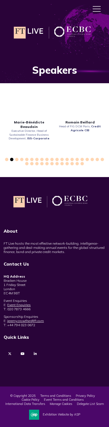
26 (52, 163)
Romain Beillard (80, 122)
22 (32, 163)
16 (82, 159)
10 (52, 159)
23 (37, 163)
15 (77, 159)
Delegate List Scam (90, 404)
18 (92, 159)
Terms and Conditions (55, 396)
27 (57, 163)
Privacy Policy (85, 396)
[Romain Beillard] (80, 105)
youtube (22, 354)
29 (67, 163)
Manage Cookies (61, 404)
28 (62, 163)
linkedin (35, 354)
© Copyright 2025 (23, 396)
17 (87, 159)
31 (77, 163)
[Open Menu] (97, 9)
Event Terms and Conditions (64, 400)
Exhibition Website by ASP (61, 414)
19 (97, 159)
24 (42, 163)
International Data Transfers (25, 404)
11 (57, 159)
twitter (10, 354)
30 (72, 163)
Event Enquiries (19, 305)
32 (82, 163)
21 (27, 163)
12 (62, 159)
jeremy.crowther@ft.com (25, 321)
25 (47, 163)
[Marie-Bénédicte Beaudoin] (29, 105)
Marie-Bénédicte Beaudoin (29, 124)
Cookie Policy (30, 400)
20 (102, 159)
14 (72, 159)
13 (67, 159)
